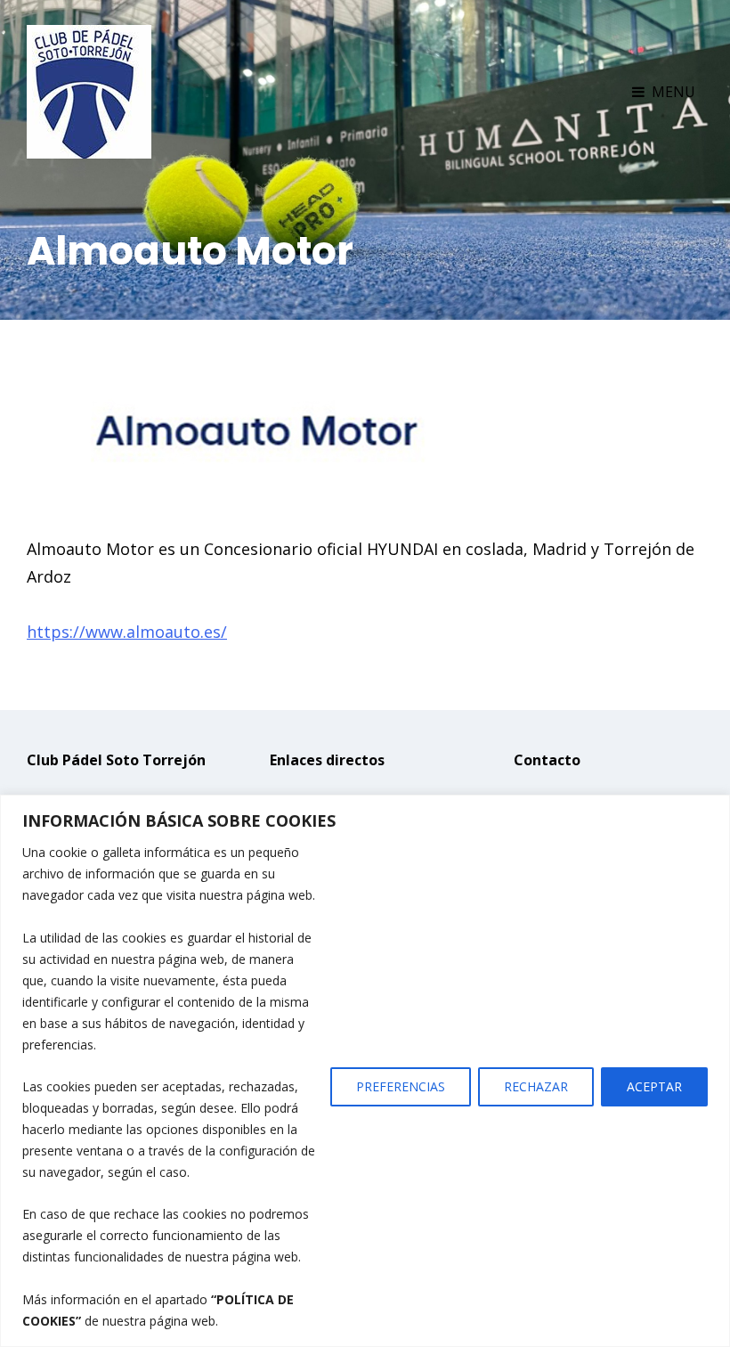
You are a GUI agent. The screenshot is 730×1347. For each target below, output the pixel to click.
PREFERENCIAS (400, 1086)
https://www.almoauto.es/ (127, 631)
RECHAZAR (536, 1086)
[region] (365, 1071)
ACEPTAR (654, 1086)
